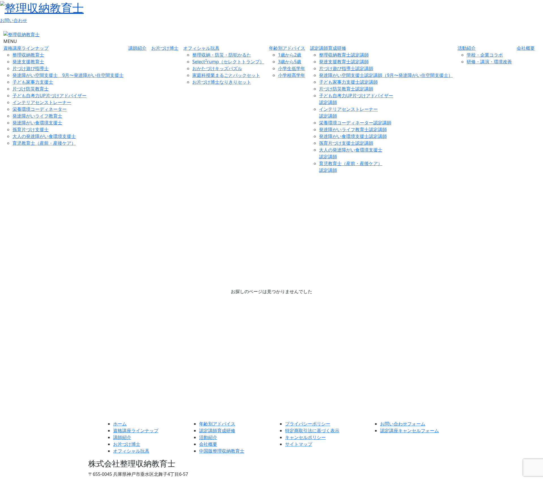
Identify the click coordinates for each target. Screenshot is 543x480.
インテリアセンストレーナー (41, 102)
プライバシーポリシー (307, 424)
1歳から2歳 (289, 55)
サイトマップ (298, 444)
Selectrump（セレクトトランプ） (228, 62)
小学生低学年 (291, 68)
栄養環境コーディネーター (39, 109)
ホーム (120, 424)
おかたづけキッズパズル (217, 68)
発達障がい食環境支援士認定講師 (353, 136)
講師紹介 (137, 48)
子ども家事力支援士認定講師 (348, 82)
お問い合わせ (13, 20)
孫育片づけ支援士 (30, 129)
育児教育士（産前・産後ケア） (44, 143)
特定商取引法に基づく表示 (312, 430)
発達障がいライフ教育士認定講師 (353, 129)
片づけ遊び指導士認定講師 (346, 68)
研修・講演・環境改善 (489, 62)
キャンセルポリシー (305, 437)
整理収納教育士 (28, 55)
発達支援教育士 (28, 62)
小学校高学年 (291, 75)
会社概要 (526, 48)
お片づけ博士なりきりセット (221, 82)
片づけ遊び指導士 (30, 68)
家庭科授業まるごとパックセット (226, 75)
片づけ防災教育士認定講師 (346, 89)
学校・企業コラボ (485, 55)
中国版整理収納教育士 (221, 451)
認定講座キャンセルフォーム (409, 430)
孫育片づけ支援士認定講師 (346, 143)
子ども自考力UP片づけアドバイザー (49, 95)
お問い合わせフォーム (402, 424)
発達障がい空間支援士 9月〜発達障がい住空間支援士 (68, 75)
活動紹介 (467, 48)
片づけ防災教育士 (30, 89)
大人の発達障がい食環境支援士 (44, 136)
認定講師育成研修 (328, 48)
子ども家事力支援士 (32, 82)
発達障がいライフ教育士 (37, 116)
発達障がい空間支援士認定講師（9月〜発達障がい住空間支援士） (386, 75)
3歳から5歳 (289, 62)
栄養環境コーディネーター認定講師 (355, 123)
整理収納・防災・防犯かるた (221, 55)
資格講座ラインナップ (26, 48)
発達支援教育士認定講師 (344, 62)
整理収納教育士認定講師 (344, 55)
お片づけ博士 (164, 48)
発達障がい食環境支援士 (37, 123)
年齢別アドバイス (287, 48)
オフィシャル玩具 (201, 48)
